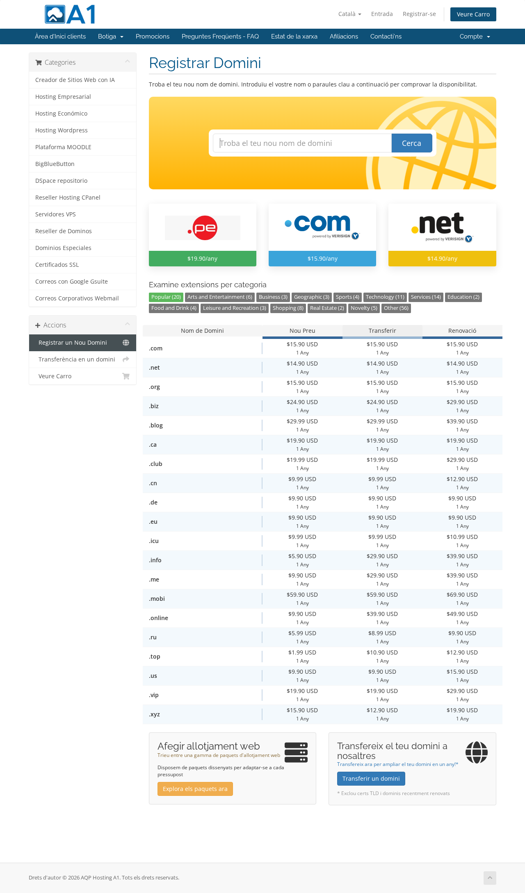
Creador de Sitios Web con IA (75, 80)
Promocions (152, 36)
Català (347, 14)
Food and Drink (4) (173, 307)
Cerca (411, 143)
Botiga (108, 36)
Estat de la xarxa (294, 36)
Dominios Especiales (63, 248)
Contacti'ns (386, 36)
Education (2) (463, 296)
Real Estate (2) (327, 307)
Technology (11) (385, 296)
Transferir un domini (371, 778)
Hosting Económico (61, 113)
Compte (473, 36)
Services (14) (426, 296)
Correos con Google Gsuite (71, 281)
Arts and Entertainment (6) (219, 296)
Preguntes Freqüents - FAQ (220, 36)
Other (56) (396, 307)
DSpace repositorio (61, 180)
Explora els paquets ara (195, 789)
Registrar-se (419, 14)
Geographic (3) (311, 296)
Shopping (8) (288, 307)
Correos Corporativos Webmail (77, 298)
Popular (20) (166, 296)
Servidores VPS (55, 214)
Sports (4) (347, 296)
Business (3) (273, 296)
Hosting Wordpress (61, 130)
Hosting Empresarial (63, 96)
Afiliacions (344, 36)
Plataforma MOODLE (63, 147)
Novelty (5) (364, 307)
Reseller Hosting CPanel (67, 197)
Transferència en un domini (75, 359)
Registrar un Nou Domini (71, 342)
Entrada (382, 14)
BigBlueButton (55, 164)
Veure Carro (473, 14)
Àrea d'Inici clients (60, 36)
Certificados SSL (57, 264)
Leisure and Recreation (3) (234, 307)
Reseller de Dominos (63, 231)
